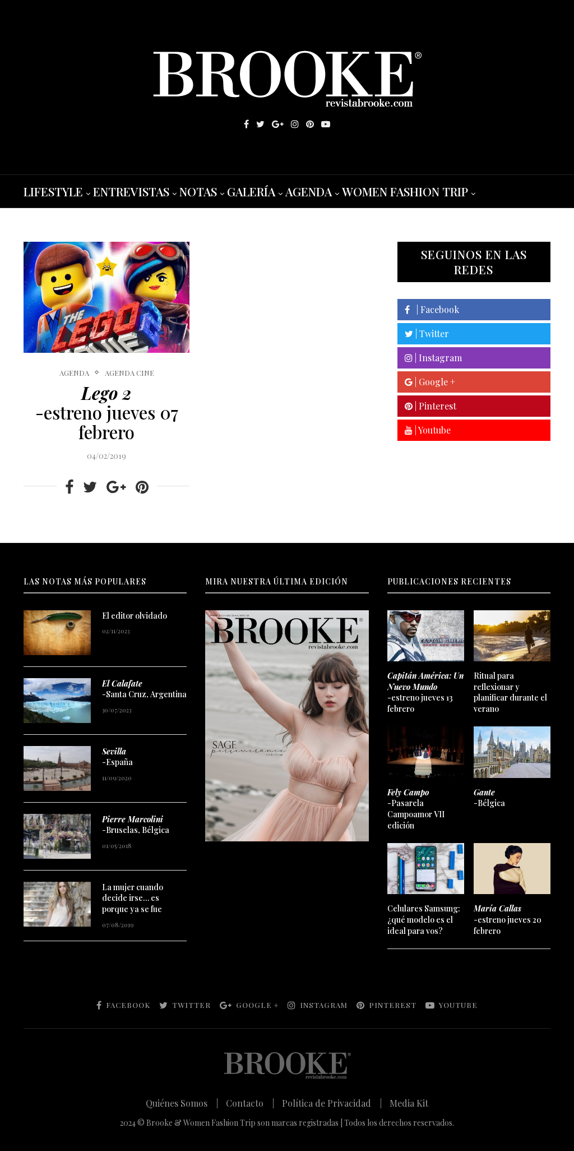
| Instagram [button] (437, 357)
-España (117, 757)
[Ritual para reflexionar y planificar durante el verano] (512, 635)
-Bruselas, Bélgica (135, 825)
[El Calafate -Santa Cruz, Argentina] (57, 700)
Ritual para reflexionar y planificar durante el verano (510, 692)
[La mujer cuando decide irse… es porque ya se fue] (57, 904)
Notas (198, 191)
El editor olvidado (134, 615)
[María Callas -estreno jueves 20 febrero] (512, 868)
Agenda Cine (129, 373)
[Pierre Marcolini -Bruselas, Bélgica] (57, 836)
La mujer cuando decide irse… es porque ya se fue (132, 898)
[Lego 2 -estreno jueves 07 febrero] (106, 297)
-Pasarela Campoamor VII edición (416, 809)
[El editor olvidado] (57, 632)
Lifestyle (53, 191)
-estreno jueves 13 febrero (425, 692)
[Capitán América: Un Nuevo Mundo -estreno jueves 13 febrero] (425, 635)
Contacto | (250, 1103)
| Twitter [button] (431, 333)
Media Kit (409, 1103)
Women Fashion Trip (405, 191)
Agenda (74, 373)
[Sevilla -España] (57, 768)
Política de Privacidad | (332, 1103)
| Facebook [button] (434, 309)
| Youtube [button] (432, 430)
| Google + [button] (434, 382)
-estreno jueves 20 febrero (507, 919)
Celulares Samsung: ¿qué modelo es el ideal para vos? (423, 919)
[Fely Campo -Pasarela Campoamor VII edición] (425, 751)
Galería (251, 191)
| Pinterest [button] (434, 406)
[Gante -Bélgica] (512, 751)
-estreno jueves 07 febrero (106, 412)
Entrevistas (131, 191)
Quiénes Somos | (182, 1103)
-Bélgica (489, 798)
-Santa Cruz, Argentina (144, 689)
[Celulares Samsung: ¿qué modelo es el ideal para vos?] (425, 868)
